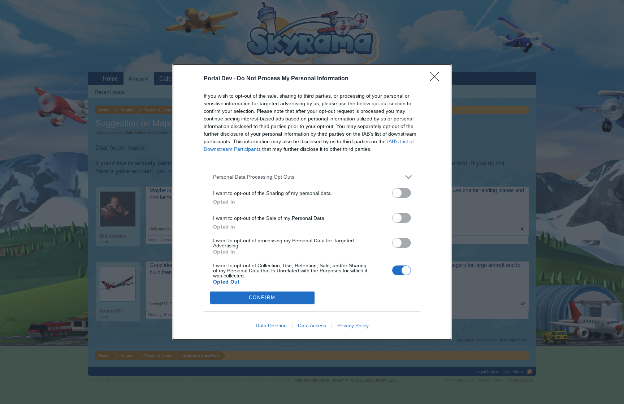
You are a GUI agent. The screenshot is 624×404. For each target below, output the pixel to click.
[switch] (401, 193)
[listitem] (312, 177)
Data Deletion (271, 325)
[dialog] (312, 202)
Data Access (312, 325)
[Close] (437, 79)
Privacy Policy (353, 325)
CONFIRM (262, 297)
